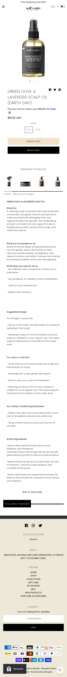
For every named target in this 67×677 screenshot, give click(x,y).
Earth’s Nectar (32, 668)
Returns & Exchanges (23, 194)
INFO (33, 589)
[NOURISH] (9, 180)
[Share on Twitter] (55, 90)
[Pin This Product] (59, 90)
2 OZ (37, 129)
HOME (33, 572)
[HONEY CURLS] (41, 180)
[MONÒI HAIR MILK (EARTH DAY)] (25, 180)
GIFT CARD (33, 582)
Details (7, 194)
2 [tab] (33, 81)
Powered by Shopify (41, 671)
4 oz (29, 129)
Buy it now (33, 150)
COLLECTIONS (33, 579)
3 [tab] (36, 81)
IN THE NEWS (33, 585)
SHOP (33, 575)
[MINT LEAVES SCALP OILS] (58, 180)
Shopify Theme (49, 668)
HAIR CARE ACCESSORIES (33, 596)
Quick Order (36, 492)
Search (33, 539)
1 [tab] (30, 81)
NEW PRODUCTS (33, 592)
